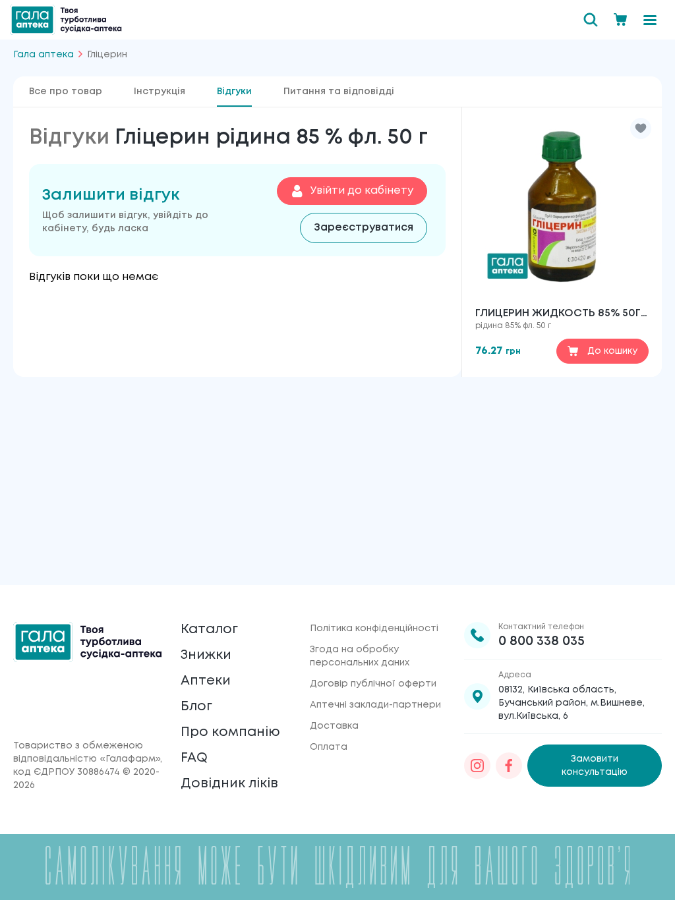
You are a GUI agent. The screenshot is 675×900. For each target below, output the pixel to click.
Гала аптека (43, 55)
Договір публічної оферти (373, 684)
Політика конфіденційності (374, 629)
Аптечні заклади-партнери (375, 705)
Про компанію (230, 732)
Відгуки (234, 92)
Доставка (334, 726)
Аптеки (206, 681)
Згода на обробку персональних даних (359, 656)
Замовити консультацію (595, 765)
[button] (640, 128)
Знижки (206, 655)
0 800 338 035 (541, 641)
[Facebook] (509, 765)
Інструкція (159, 92)
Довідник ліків (229, 783)
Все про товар (65, 92)
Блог (196, 706)
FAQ (194, 758)
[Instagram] (477, 765)
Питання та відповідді (338, 92)
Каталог (209, 629)
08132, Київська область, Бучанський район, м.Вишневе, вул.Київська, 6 (571, 703)
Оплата (328, 747)
